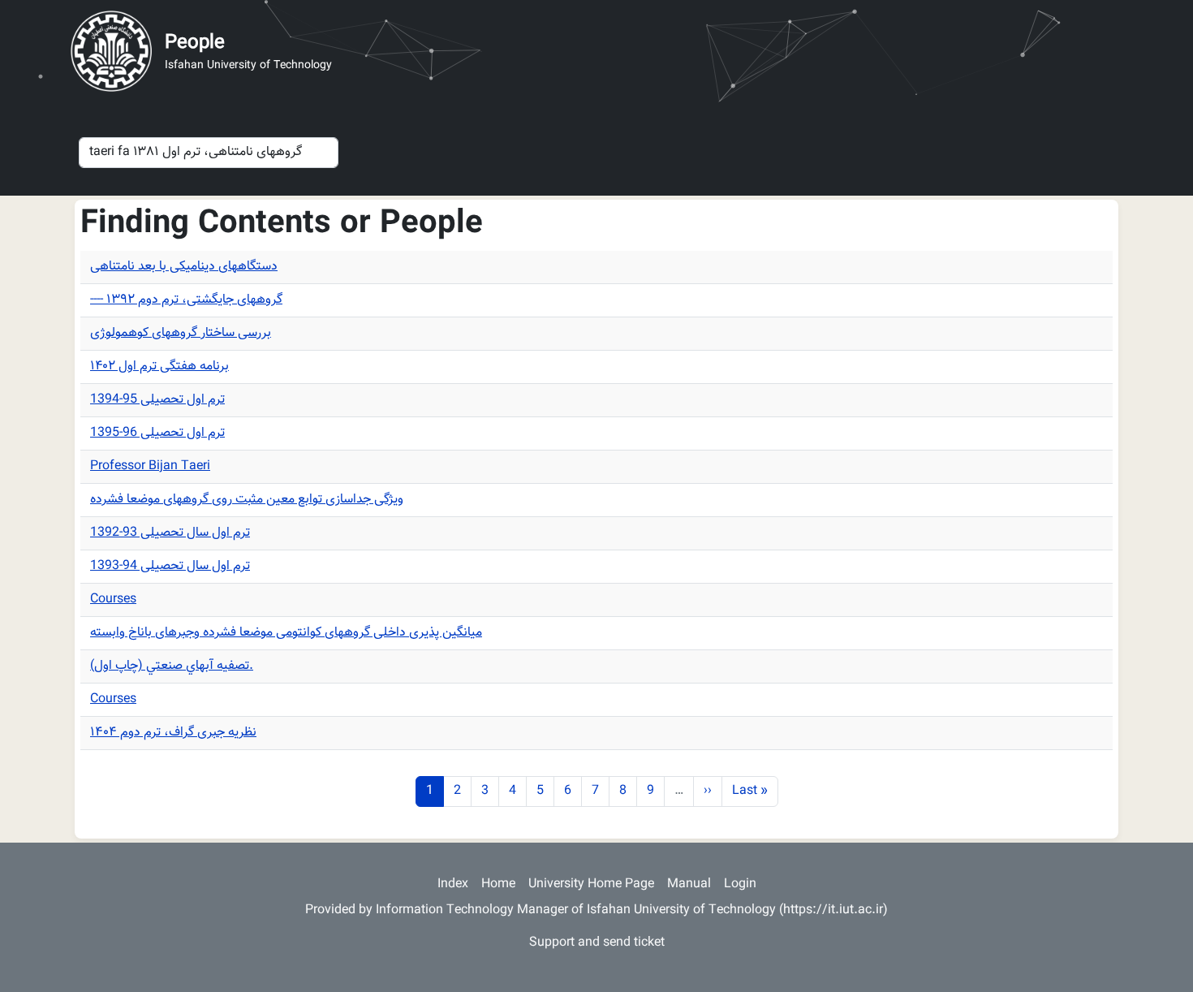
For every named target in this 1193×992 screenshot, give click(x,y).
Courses (113, 599)
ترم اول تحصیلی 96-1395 (157, 433)
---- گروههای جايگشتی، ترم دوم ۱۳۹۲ (186, 300)
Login (740, 884)
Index (452, 884)
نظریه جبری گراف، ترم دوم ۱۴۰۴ (173, 732)
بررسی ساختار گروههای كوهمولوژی (180, 333)
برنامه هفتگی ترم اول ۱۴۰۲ (159, 366)
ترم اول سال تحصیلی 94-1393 (170, 566)
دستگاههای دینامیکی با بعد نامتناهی (184, 267)
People (195, 43)
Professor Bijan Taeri (150, 466)
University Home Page (591, 884)
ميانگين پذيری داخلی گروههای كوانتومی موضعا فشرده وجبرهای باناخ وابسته (286, 633)
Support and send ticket (597, 943)
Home (498, 884)
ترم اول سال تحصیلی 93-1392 (170, 533)
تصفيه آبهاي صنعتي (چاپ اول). (171, 666)
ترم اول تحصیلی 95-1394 (157, 400)
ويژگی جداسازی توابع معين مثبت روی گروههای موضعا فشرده (246, 500)
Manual (689, 884)
